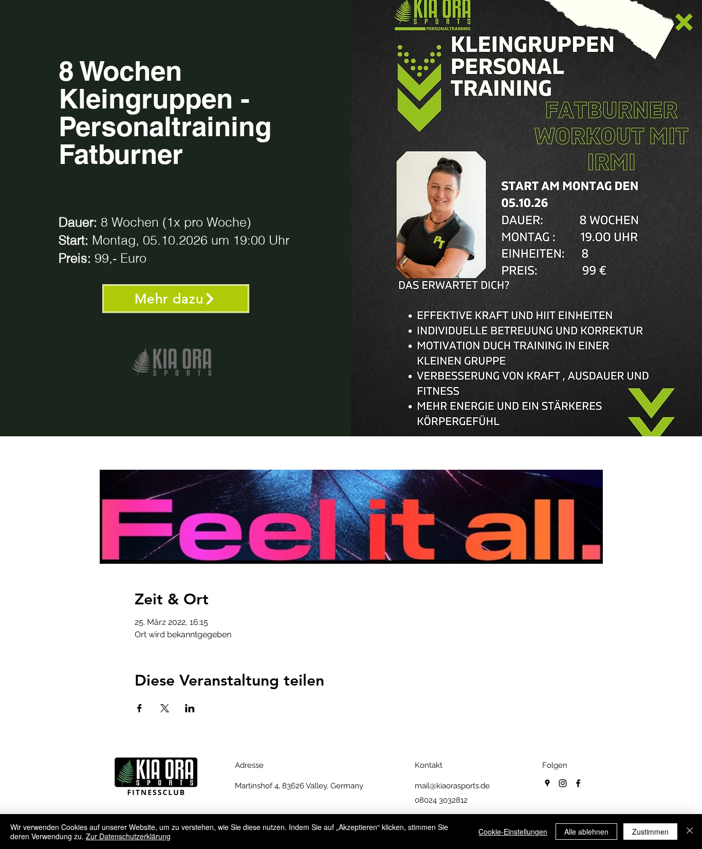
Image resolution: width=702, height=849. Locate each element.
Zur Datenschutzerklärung (128, 836)
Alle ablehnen (586, 831)
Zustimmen (650, 831)
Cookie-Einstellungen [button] (512, 831)
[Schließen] (689, 831)
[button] (684, 22)
